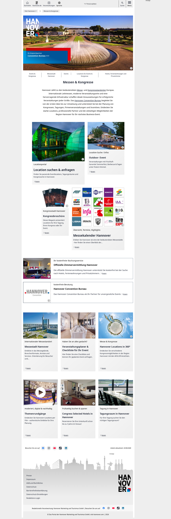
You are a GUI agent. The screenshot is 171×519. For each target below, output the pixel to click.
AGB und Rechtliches (34, 483)
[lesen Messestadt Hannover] (40, 341)
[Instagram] (49, 448)
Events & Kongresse (32, 75)
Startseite (27, 5)
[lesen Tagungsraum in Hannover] (115, 408)
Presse (29, 475)
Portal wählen (91, 4)
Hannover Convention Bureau (88, 100)
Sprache (59, 5)
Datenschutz (31, 487)
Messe (80, 90)
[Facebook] (43, 448)
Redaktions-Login (33, 498)
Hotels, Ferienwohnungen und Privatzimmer (115, 75)
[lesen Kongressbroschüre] (55, 212)
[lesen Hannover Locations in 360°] (115, 341)
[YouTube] (54, 448)
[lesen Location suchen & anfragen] (58, 153)
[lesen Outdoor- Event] (106, 148)
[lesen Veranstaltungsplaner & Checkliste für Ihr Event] (78, 341)
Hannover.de (36, 5)
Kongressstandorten (97, 90)
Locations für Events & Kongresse (84, 75)
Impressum (31, 479)
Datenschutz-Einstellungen (37, 494)
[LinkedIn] (66, 448)
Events (66, 74)
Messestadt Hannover (51, 75)
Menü (129, 5)
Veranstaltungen (49, 5)
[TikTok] (60, 448)
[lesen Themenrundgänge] (40, 408)
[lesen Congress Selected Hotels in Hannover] (78, 408)
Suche (122, 5)
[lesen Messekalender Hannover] (98, 219)
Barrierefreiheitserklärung (36, 490)
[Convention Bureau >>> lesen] (78, 43)
